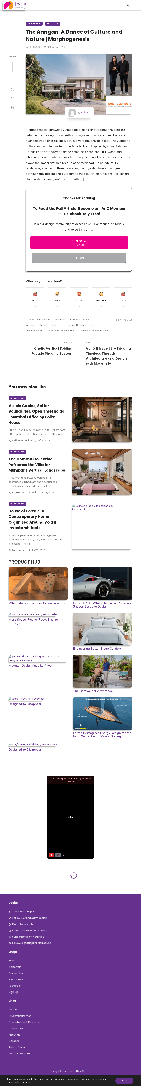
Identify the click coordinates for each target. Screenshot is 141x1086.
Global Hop (16, 979)
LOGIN (79, 258)
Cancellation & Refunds (24, 1022)
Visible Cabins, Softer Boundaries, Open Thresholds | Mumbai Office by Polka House (36, 414)
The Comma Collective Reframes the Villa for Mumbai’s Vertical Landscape (37, 464)
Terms (13, 1009)
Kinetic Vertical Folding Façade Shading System (51, 351)
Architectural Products (38, 319)
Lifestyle (57, 325)
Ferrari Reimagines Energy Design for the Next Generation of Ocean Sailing (102, 734)
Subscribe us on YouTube (28, 936)
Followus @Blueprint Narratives (31, 943)
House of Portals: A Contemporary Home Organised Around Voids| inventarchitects (32, 519)
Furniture (60, 319)
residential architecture (61, 330)
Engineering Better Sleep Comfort (97, 649)
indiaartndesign (22, 440)
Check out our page (24, 911)
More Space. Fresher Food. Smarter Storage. (34, 621)
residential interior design (93, 330)
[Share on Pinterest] (12, 98)
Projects (52, 23)
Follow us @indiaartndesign (29, 918)
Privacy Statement (21, 1016)
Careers (14, 1041)
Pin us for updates (23, 924)
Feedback (15, 985)
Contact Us (16, 1028)
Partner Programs (20, 1053)
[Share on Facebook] (12, 80)
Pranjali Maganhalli (24, 492)
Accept (124, 1080)
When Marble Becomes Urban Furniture (37, 603)
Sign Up (13, 992)
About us (14, 1034)
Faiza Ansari (19, 550)
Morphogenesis (34, 330)
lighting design (75, 325)
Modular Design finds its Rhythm (32, 665)
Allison (85, 112)
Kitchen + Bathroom (36, 325)
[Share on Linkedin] (12, 107)
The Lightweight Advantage (93, 691)
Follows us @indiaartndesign (30, 930)
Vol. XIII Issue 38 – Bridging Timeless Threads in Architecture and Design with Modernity (108, 356)
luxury (92, 325)
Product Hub (16, 973)
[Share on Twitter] (12, 89)
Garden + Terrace (79, 319)
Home (12, 960)
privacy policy (57, 1079)
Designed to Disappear (25, 704)
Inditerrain (34, 23)
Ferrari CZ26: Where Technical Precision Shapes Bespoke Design (102, 605)
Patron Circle (17, 1047)
